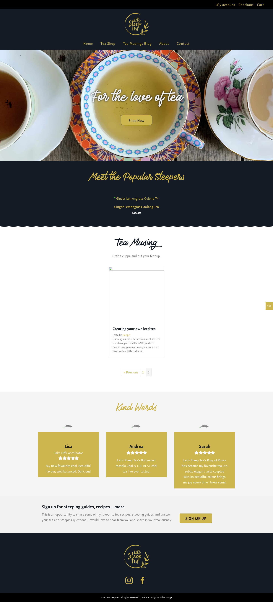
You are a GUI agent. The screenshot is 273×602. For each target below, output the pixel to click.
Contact (183, 43)
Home (88, 43)
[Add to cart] (164, 201)
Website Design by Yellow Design (157, 597)
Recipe (126, 334)
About (164, 43)
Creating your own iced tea (134, 328)
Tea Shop (107, 43)
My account (225, 4)
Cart (260, 4)
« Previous (131, 372)
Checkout (246, 4)
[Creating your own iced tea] (136, 294)
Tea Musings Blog (137, 43)
